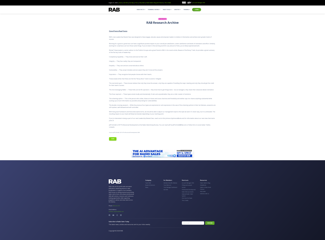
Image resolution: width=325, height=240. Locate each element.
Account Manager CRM (199, 2)
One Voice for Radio (187, 198)
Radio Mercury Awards (187, 192)
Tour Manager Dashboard (170, 187)
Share (112, 139)
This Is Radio (185, 200)
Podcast (161, 2)
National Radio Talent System (187, 195)
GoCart (184, 187)
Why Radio (142, 2)
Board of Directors (150, 185)
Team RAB (148, 183)
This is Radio (167, 2)
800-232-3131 (116, 206)
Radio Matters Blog (151, 2)
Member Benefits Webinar (170, 183)
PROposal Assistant (187, 185)
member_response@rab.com (116, 211)
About (120, 2)
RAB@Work (203, 185)
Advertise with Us (204, 193)
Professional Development (189, 189)
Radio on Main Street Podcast (205, 188)
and (158, 2)
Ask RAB (125, 2)
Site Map (131, 2)
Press (136, 2)
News (146, 187)
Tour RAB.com (167, 185)
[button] (141, 9)
